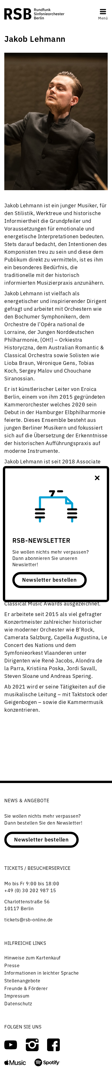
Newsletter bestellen (49, 579)
